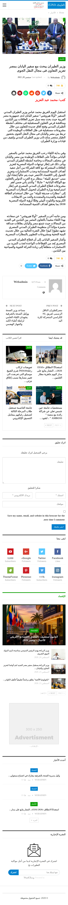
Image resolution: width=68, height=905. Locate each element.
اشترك (13, 872)
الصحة (34, 770)
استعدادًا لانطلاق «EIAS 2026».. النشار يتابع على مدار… (34, 809)
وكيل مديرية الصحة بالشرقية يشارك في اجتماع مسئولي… (34, 775)
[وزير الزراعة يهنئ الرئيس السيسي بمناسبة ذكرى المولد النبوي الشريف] (58, 654)
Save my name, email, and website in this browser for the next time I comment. (36, 518)
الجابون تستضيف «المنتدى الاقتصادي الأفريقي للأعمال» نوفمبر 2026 (34, 638)
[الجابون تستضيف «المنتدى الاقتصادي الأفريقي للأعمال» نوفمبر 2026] (34, 624)
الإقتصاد (34, 630)
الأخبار (61, 59)
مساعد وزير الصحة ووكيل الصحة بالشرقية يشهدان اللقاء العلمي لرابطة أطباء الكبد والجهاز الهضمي (17, 317)
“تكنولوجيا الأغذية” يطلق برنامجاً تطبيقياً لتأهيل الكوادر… (26, 680)
